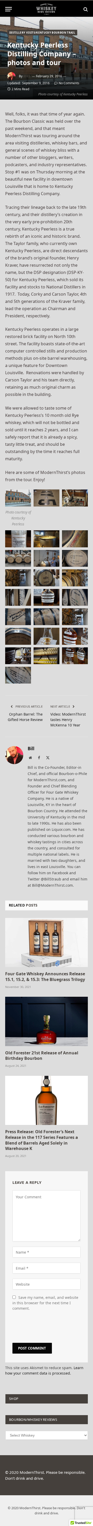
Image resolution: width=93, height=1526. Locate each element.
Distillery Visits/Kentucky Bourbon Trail (42, 32)
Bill (27, 76)
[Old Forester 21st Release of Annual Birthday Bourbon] (46, 1021)
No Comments (69, 83)
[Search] (85, 9)
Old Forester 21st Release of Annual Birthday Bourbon (41, 1055)
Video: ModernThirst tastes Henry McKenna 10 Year (68, 719)
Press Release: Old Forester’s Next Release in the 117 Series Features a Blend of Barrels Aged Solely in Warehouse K (41, 1140)
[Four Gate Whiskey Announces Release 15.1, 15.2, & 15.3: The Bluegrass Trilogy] (46, 942)
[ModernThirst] (46, 9)
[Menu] (8, 9)
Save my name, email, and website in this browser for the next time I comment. (45, 1303)
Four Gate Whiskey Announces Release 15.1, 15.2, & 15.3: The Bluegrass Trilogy (45, 976)
